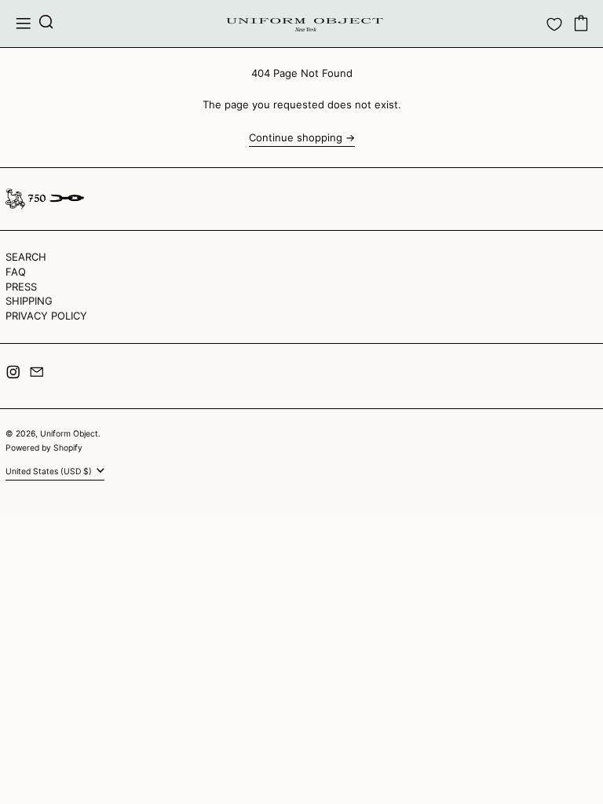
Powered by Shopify (43, 448)
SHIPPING (29, 300)
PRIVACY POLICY (46, 315)
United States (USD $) (49, 471)
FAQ (15, 271)
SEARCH (25, 256)
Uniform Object (69, 434)
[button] (46, 23)
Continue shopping (295, 138)
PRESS (21, 286)
